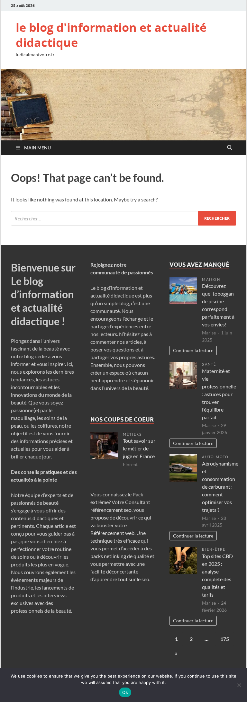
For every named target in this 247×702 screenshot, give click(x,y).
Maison (211, 279)
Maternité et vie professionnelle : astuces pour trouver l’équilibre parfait (219, 394)
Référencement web (112, 533)
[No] (239, 685)
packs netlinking (108, 556)
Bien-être (213, 549)
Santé (209, 364)
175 (224, 639)
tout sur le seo (133, 579)
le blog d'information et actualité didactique (111, 35)
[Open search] (229, 147)
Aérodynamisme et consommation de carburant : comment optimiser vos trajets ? (220, 486)
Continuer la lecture (193, 350)
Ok (125, 692)
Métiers (132, 434)
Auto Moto (215, 457)
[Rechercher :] (123, 218)
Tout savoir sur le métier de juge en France (139, 448)
